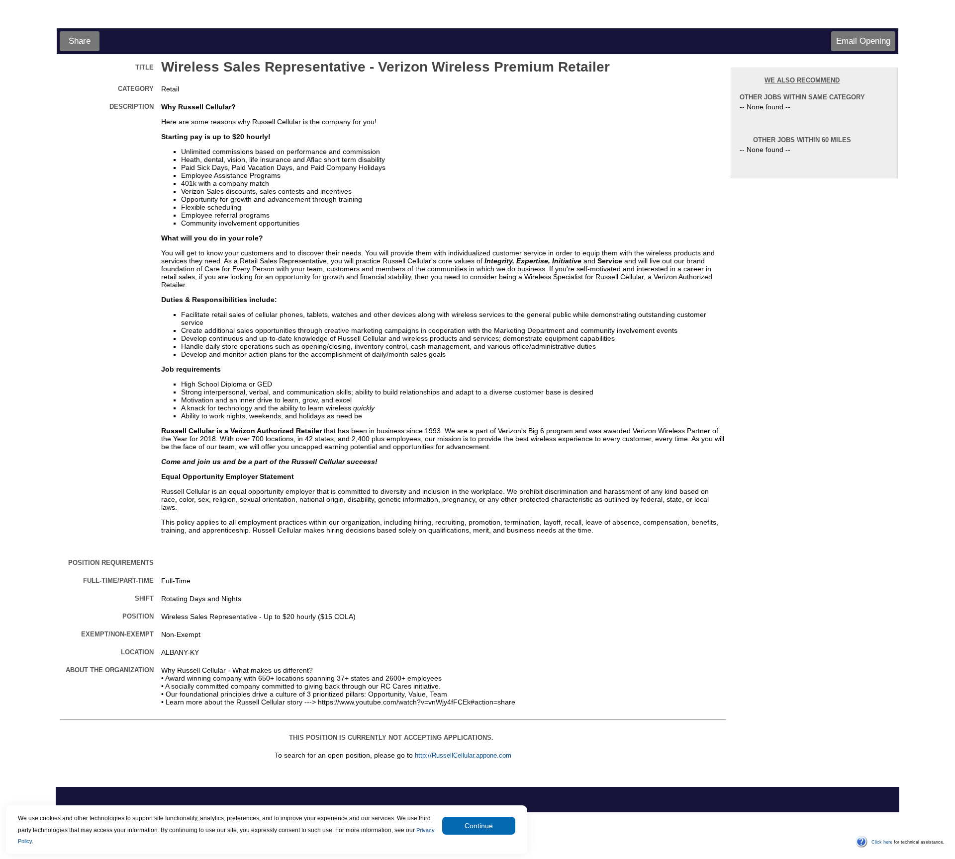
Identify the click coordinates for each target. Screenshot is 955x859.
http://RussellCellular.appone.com (463, 755)
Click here (881, 842)
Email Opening (863, 41)
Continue (479, 826)
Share (80, 41)
